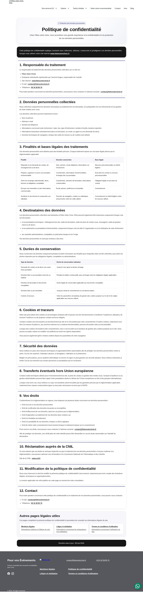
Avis (125, 8)
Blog (132, 8)
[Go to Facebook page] (8, 573)
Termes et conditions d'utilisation (83, 574)
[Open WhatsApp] (137, 586)
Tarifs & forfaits (78, 8)
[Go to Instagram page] (12, 573)
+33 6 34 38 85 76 (102, 560)
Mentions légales (47, 569)
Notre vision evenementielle (101, 8)
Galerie (63, 8)
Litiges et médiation (48, 574)
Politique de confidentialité (80, 569)
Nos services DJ (48, 8)
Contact (117, 8)
